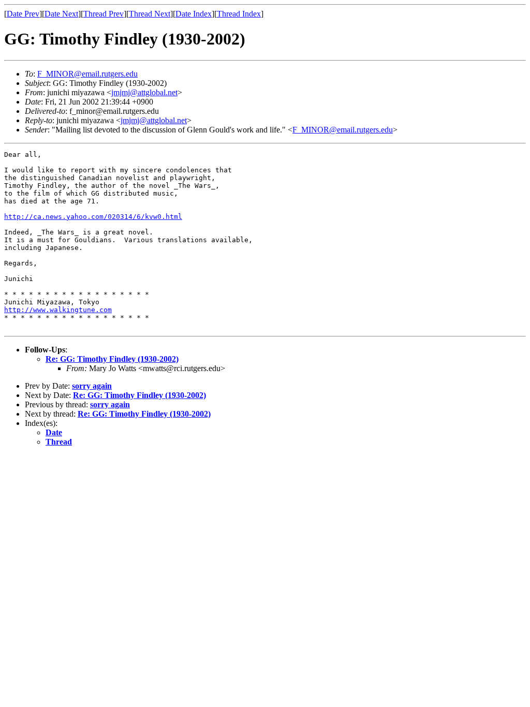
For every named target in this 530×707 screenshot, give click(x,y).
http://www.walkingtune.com (58, 310)
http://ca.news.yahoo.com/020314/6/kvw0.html (93, 216)
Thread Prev (103, 13)
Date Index (193, 13)
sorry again (92, 385)
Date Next (61, 13)
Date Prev (23, 13)
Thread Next (149, 13)
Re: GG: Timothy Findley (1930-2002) (112, 359)
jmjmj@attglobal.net (144, 92)
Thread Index (239, 13)
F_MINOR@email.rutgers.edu (87, 73)
